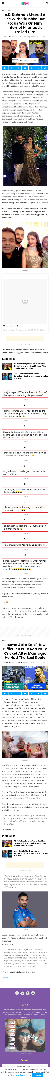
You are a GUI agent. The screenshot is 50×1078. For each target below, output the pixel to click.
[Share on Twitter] (11, 68)
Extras (10, 641)
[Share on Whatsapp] (18, 68)
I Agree (38, 1075)
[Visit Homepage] (25, 3)
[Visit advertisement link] (25, 1035)
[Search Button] (47, 3)
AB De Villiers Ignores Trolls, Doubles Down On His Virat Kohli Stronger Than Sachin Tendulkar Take (30, 366)
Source (25, 270)
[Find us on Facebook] (17, 993)
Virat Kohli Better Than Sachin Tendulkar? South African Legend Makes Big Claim (31, 376)
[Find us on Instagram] (28, 993)
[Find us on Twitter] (22, 993)
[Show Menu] (3, 3)
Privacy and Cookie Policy (20, 1075)
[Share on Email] (38, 68)
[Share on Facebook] (5, 68)
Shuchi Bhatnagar (14, 37)
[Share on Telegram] (25, 68)
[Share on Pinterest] (32, 68)
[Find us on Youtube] (33, 993)
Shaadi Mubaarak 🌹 (11, 326)
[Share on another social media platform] (45, 68)
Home (4, 10)
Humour (10, 10)
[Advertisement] (25, 338)
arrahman (21, 330)
